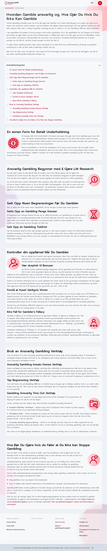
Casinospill (10, 526)
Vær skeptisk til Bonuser (23, 93)
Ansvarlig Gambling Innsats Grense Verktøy (30, 108)
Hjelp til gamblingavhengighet (62, 527)
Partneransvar (84, 526)
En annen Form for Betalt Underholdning (26, 70)
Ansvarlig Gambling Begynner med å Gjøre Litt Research (33, 73)
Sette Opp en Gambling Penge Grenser (29, 81)
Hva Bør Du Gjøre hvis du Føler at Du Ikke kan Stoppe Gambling (36, 120)
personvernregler (84, 548)
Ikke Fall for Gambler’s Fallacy (25, 100)
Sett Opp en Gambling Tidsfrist (25, 85)
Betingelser (83, 535)
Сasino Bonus (11, 522)
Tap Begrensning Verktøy (23, 112)
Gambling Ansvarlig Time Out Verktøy (28, 116)
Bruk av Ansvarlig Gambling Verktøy (24, 104)
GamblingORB (9, 8)
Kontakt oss (83, 522)
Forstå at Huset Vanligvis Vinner (26, 97)
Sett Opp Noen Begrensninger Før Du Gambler (29, 77)
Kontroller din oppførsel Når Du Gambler (26, 89)
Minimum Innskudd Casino (15, 529)
